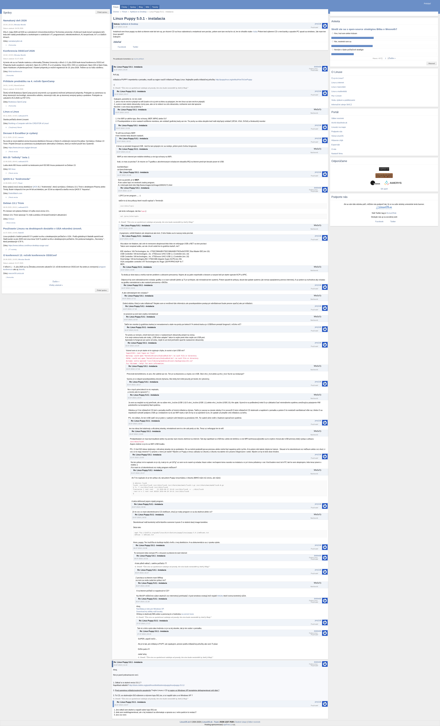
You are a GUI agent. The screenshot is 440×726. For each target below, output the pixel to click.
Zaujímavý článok (15, 127)
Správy (133, 7)
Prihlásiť (427, 4)
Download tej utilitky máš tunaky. (149, 612)
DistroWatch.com (15, 193)
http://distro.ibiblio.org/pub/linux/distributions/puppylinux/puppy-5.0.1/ (156, 685)
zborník (22, 269)
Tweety (155, 7)
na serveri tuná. (188, 614)
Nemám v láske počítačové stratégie (349, 50)
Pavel (20, 183)
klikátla (220, 596)
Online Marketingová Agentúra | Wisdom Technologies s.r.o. (375, 183)
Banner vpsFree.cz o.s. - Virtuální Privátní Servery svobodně (384, 169)
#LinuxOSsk (391, 213)
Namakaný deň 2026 (15, 20)
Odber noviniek (254, 722)
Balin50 (21, 233)
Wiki (147, 7)
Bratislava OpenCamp (17, 102)
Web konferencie (15, 71)
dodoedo (317, 67)
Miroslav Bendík (20, 25)
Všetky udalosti (55, 285)
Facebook (122, 47)
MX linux (11, 169)
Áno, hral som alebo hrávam (345, 33)
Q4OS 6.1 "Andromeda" (16, 179)
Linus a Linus (11, 111)
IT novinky (13, 249)
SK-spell (384, 189)
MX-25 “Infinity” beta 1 (16, 157)
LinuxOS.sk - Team (210, 722)
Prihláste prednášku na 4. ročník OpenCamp (29, 81)
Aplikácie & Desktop (138, 12)
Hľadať (436, 14)
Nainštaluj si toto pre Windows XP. (150, 609)
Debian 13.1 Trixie (13, 203)
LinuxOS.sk (15, 4)
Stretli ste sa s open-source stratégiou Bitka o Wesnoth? (364, 29)
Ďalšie (55, 282)
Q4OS (35, 187)
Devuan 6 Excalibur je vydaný (20, 133)
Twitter (135, 47)
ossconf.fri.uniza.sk (16, 273)
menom (21, 137)
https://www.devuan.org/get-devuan (22, 148)
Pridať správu (102, 12)
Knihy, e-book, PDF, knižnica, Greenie (384, 175)
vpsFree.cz (227, 725)
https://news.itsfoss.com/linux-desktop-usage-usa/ (28, 245)
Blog (141, 7)
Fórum (115, 7)
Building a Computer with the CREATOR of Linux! (28, 123)
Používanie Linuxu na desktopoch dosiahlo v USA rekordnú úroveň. (42, 228)
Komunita (12, 45)
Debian (11, 219)
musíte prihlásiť (138, 59)
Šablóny (437, 8)
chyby (255, 32)
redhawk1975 (23, 116)
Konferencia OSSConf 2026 (19, 51)
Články (124, 7)
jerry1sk (318, 24)
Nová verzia (13, 151)
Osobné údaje (240, 722)
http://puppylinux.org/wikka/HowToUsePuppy (234, 80)
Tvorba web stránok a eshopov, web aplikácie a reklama (393, 183)
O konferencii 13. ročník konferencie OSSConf (30, 255)
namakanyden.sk (15, 41)
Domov (116, 12)
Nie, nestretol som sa (342, 42)
